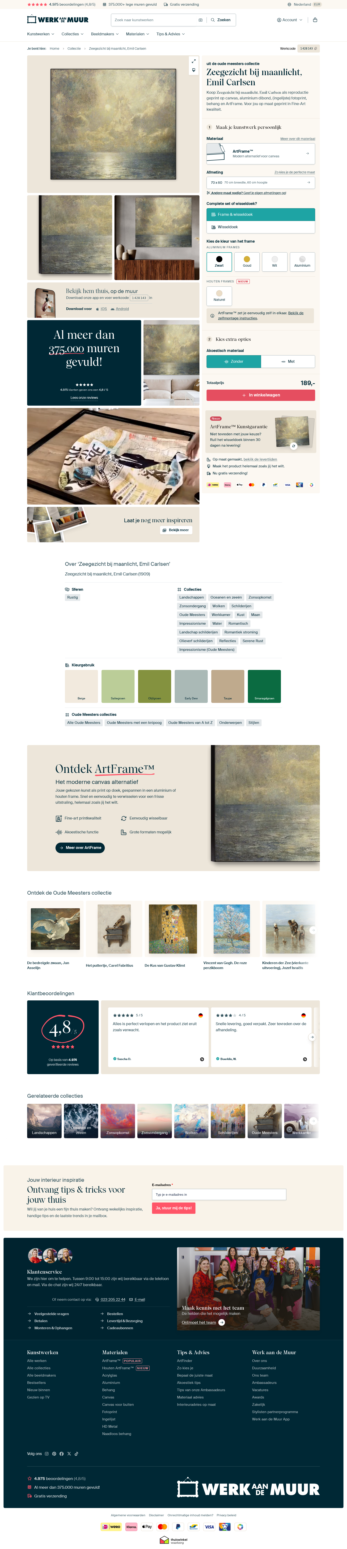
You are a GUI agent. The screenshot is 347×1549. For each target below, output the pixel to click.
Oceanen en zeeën (226, 597)
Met (291, 361)
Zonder (237, 361)
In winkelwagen (264, 395)
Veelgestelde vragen (51, 1314)
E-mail (140, 1299)
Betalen (40, 1321)
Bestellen (115, 1314)
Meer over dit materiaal (297, 139)
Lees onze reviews (84, 397)
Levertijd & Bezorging (125, 1321)
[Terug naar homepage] (58, 18)
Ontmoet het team (199, 1322)
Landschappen (191, 597)
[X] (69, 1454)
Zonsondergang (192, 606)
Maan (255, 615)
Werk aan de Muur (274, 1352)
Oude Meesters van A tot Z (190, 722)
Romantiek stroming (241, 632)
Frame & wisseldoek (235, 214)
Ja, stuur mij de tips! (174, 1208)
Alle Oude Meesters (83, 722)
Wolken (218, 606)
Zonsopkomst (260, 597)
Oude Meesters (192, 615)
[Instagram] (46, 1454)
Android (122, 308)
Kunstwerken (38, 34)
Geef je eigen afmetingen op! (248, 193)
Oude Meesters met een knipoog (134, 722)
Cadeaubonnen (120, 1328)
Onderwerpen (230, 722)
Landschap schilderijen (198, 632)
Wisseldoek (228, 226)
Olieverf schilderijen (196, 641)
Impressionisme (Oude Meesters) (206, 650)
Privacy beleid (226, 1515)
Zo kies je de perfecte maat (295, 172)
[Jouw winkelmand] (315, 20)
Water (217, 623)
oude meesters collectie (238, 63)
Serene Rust (253, 641)
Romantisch (238, 623)
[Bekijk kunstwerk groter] (194, 61)
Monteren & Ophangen (53, 1328)
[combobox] (153, 20)
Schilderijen (241, 606)
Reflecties (227, 641)
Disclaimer (156, 1515)
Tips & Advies (168, 34)
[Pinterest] (54, 1454)
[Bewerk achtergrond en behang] (194, 70)
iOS (104, 308)
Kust (241, 615)
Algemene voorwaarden (128, 1515)
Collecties (70, 34)
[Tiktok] (76, 1454)
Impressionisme (192, 623)
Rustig (72, 597)
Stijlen (254, 722)
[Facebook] (61, 1454)
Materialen (135, 34)
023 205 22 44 (113, 1299)
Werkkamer (221, 615)
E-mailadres (162, 1185)
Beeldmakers (102, 34)
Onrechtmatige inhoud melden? (190, 1515)
